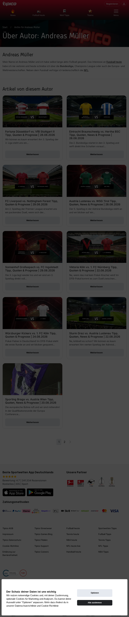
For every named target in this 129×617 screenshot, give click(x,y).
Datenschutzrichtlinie (25, 605)
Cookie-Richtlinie (50, 605)
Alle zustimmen (95, 603)
